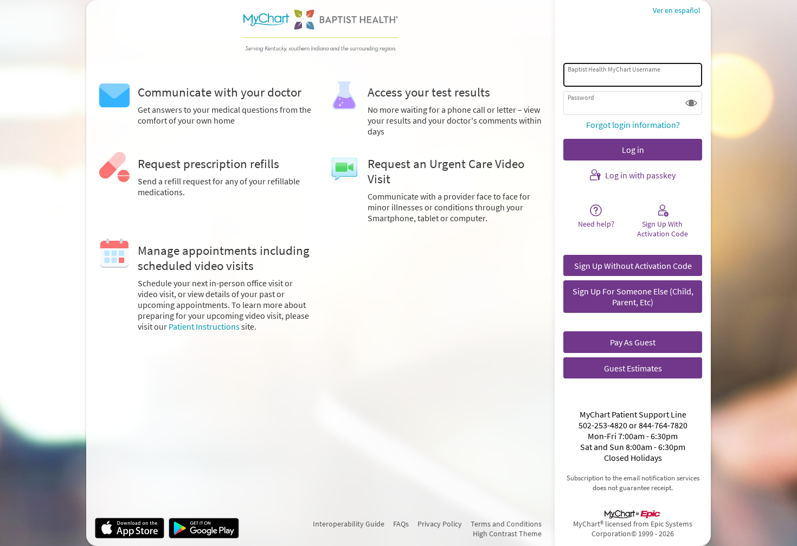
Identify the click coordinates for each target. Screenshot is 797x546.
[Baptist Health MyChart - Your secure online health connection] (320, 30)
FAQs (401, 524)
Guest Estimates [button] (633, 368)
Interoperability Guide (348, 524)
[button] (691, 103)
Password (581, 97)
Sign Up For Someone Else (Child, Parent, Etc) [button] (633, 296)
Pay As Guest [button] (632, 342)
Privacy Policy (439, 524)
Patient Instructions (204, 326)
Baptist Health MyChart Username (614, 69)
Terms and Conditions (506, 524)
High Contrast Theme (507, 533)
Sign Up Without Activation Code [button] (633, 265)
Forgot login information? (633, 124)
